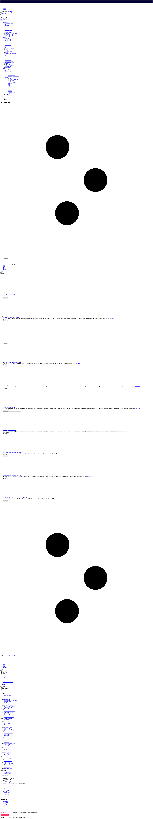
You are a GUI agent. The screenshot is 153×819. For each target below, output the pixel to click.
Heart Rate (8, 729)
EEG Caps (5, 675)
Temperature (8, 737)
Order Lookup (5, 801)
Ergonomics (8, 727)
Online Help (5, 791)
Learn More (66, 295)
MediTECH (8, 707)
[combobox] (6, 12)
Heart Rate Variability (9, 730)
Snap (7, 754)
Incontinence (8, 733)
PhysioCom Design (9, 714)
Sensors (4, 678)
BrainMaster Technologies (10, 700)
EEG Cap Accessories (7, 676)
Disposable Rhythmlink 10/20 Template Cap (12, 317)
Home (4, 98)
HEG (6, 731)
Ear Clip (7, 752)
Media (4, 684)
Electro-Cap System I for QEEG (9, 430)
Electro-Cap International (10, 703)
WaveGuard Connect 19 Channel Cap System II (12, 475)
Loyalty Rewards (6, 804)
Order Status (5, 803)
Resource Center (6, 790)
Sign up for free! (5, 814)
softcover (7, 773)
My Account (5, 802)
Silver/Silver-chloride (9, 743)
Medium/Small (8, 763)
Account (4, 8)
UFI (6, 719)
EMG (7, 725)
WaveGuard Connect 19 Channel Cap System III (13, 452)
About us (4, 788)
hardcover (7, 772)
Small (7, 762)
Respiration (8, 735)
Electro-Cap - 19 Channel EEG (9, 294)
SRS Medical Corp (9, 717)
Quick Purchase (6, 806)
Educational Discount (7, 805)
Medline (7, 708)
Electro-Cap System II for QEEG (9, 407)
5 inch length (8, 758)
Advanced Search (3, 13)
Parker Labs (7, 713)
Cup (6, 749)
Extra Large (8, 768)
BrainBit (7, 699)
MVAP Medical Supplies (10, 712)
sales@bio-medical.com (11, 782)
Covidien (7, 702)
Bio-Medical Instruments (10, 698)
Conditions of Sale (6, 794)
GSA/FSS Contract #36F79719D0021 (10, 807)
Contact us (5, 789)
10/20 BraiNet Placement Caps (9, 339)
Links (1, 5)
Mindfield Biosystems (9, 711)
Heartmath (8, 705)
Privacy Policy (5, 793)
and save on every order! (6, 3)
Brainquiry (7, 701)
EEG (7, 724)
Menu (1, 20)
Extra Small (8, 761)
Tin (6, 745)
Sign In (4, 9)
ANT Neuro (8, 695)
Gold (6, 742)
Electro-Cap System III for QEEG (10, 384)
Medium (7, 764)
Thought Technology (10, 718)
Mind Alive (8, 709)
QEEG (7, 734)
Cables (4, 677)
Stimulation (8, 736)
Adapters (4, 681)
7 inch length (8, 759)
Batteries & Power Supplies (8, 682)
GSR (7, 728)
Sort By (1, 257)
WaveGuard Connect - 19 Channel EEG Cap (12, 362)
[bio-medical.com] (8, 11)
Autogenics (7, 696)
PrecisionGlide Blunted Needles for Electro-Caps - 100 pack (15, 497)
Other (6, 753)
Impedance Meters (6, 679)
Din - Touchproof (9, 750)
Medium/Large (8, 765)
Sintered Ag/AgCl (9, 744)
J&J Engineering (9, 706)
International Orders (6, 796)
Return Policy (5, 795)
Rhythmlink (7, 715)
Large (7, 767)
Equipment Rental (6, 792)
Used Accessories (6, 683)
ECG (7, 723)
